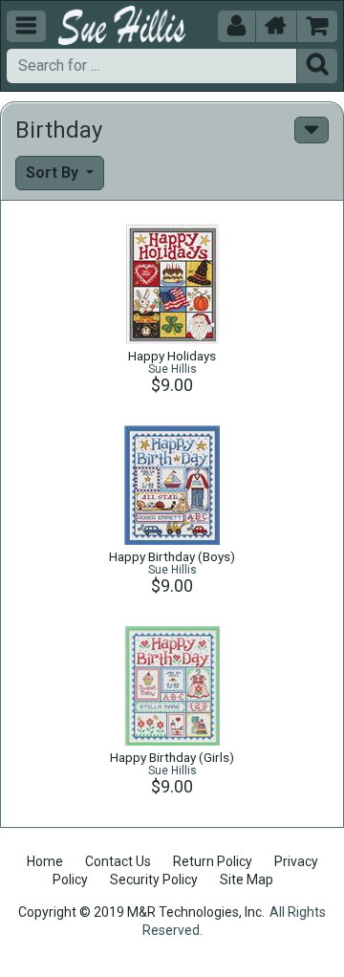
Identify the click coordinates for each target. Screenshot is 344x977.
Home (45, 861)
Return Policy (212, 861)
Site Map (246, 879)
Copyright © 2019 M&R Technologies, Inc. (141, 912)
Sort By (54, 172)
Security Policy (154, 879)
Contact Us (118, 861)
